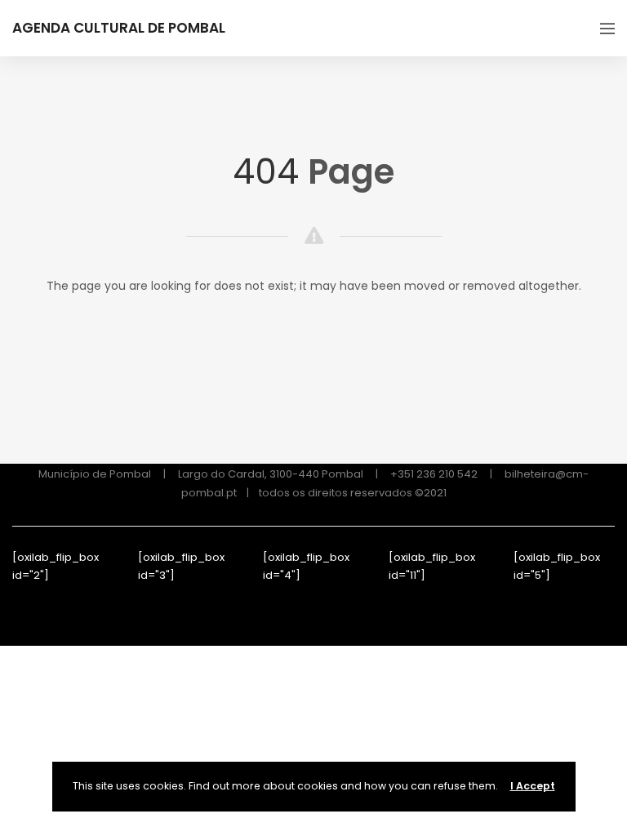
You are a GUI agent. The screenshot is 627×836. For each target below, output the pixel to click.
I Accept (532, 786)
